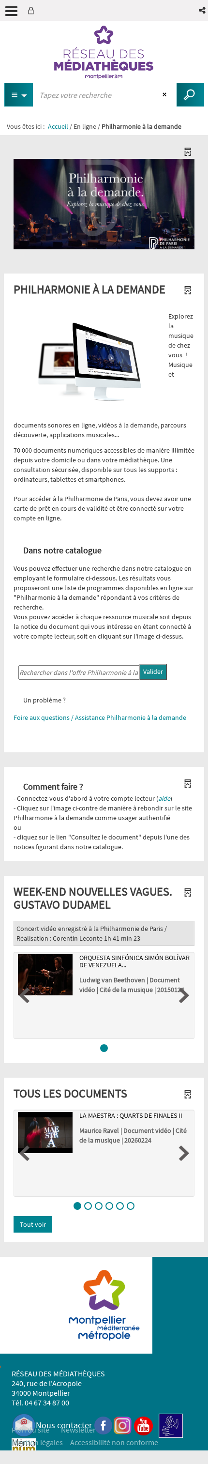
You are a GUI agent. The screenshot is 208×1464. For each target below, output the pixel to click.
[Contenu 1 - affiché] (104, 1048)
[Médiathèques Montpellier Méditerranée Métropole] (104, 52)
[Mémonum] (24, 1450)
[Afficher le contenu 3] (99, 1206)
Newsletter (78, 1429)
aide (164, 798)
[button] (203, 10)
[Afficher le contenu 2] (88, 1206)
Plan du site (30, 1429)
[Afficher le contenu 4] (109, 1206)
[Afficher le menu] (11, 11)
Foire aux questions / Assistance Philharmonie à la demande (100, 717)
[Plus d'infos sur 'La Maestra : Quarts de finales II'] (45, 1132)
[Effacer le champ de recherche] (165, 95)
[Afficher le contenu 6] (130, 1206)
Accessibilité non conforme (114, 1442)
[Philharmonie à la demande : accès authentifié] (104, 199)
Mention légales (37, 1442)
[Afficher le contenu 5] (120, 1206)
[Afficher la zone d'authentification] (33, 10)
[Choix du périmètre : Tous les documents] (18, 95)
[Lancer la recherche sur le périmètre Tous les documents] (190, 95)
